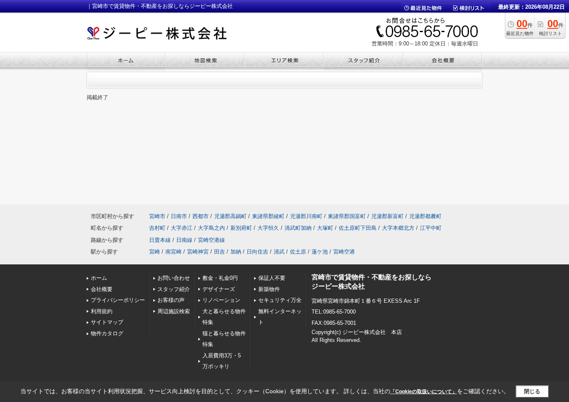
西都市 (200, 216)
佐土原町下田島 (358, 228)
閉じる (532, 391)
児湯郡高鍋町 (230, 216)
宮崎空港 (344, 252)
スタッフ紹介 (173, 289)
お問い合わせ (173, 278)
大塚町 (325, 228)
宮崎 (154, 252)
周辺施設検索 (173, 311)
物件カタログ (107, 333)
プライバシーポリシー (118, 300)
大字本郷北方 (398, 228)
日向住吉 (257, 252)
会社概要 (101, 289)
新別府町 (241, 228)
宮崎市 (157, 216)
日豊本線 (160, 240)
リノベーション (221, 300)
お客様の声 (171, 300)
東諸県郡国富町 (347, 216)
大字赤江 (181, 228)
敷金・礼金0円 (220, 278)
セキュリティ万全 (280, 300)
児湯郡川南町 (306, 216)
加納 (235, 252)
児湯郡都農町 (425, 216)
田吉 (219, 252)
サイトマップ (107, 322)
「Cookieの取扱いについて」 (423, 391)
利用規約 (101, 311)
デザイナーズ (218, 289)
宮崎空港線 (211, 240)
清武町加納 (298, 228)
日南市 (179, 216)
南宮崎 (173, 252)
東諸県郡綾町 (268, 216)
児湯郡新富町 (387, 216)
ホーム (99, 278)
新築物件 (269, 289)
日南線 (184, 240)
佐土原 (298, 252)
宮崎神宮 (198, 252)
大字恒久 (268, 228)
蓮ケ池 (320, 252)
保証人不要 (271, 278)
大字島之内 (211, 228)
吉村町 (157, 228)
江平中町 (431, 228)
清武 (279, 252)
